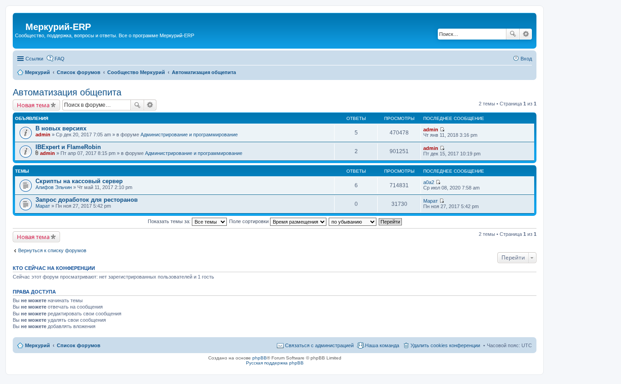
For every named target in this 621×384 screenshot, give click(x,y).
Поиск (513, 34)
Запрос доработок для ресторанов (86, 199)
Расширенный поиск (526, 34)
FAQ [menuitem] (60, 58)
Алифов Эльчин (53, 187)
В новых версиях (60, 128)
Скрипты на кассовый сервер (79, 181)
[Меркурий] (20, 20)
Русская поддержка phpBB (275, 362)
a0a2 (428, 182)
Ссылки (34, 58)
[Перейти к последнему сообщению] (442, 129)
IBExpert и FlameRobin (68, 147)
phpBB (259, 357)
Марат (42, 206)
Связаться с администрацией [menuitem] (319, 345)
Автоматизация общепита (67, 92)
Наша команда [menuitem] (382, 345)
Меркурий (37, 345)
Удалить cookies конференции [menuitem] (445, 345)
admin (42, 134)
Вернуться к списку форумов (52, 250)
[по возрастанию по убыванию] (353, 221)
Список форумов (78, 345)
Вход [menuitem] (526, 58)
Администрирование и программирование (189, 134)
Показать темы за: (170, 221)
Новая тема (33, 105)
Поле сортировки (249, 221)
